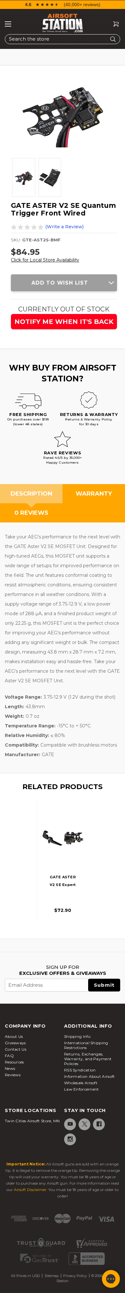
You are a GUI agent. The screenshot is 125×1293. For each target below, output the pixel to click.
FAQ (9, 1055)
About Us (14, 1036)
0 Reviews (31, 512)
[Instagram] (69, 1139)
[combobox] (62, 39)
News (10, 1068)
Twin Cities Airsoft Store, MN (32, 1120)
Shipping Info (77, 1036)
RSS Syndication (80, 1070)
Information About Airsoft (89, 1076)
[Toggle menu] (8, 24)
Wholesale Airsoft (80, 1082)
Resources (14, 1062)
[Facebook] (98, 1124)
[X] (84, 1124)
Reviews (13, 1074)
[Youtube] (69, 1124)
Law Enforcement (81, 1089)
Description (31, 493)
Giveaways (15, 1042)
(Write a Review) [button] (64, 227)
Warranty (94, 493)
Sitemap (52, 1275)
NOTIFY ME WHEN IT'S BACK (63, 321)
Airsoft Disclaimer (30, 1189)
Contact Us (15, 1049)
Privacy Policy (75, 1275)
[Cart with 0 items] (113, 24)
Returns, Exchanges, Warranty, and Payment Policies (88, 1059)
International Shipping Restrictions (86, 1045)
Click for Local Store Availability (45, 260)
